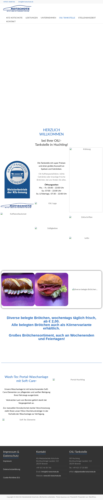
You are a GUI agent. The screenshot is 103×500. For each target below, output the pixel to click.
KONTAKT (11, 22)
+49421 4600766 (9, 2)
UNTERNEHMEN (48, 18)
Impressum (7, 461)
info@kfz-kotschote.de (25, 2)
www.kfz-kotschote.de (52, 476)
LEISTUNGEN (32, 18)
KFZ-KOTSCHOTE (14, 18)
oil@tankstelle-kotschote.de (84, 472)
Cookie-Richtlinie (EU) (11, 478)
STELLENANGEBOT (87, 18)
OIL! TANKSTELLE (67, 18)
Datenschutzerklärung (11, 469)
